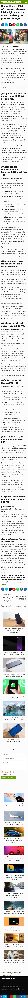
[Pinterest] (14, 24)
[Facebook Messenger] (6, 24)
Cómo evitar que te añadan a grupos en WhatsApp (20, 598)
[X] (10, 24)
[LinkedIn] (25, 24)
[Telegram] (24, 996)
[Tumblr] (21, 24)
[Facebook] (2, 24)
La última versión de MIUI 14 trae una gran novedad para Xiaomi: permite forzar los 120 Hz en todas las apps (7, 598)
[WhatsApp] (17, 24)
